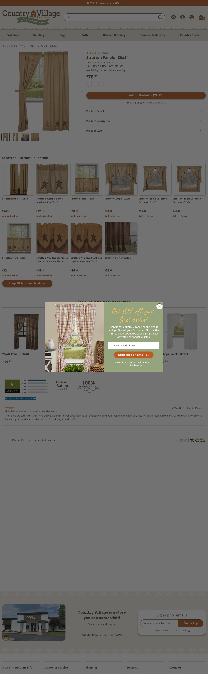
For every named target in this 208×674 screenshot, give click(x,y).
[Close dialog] (159, 306)
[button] (133, 354)
